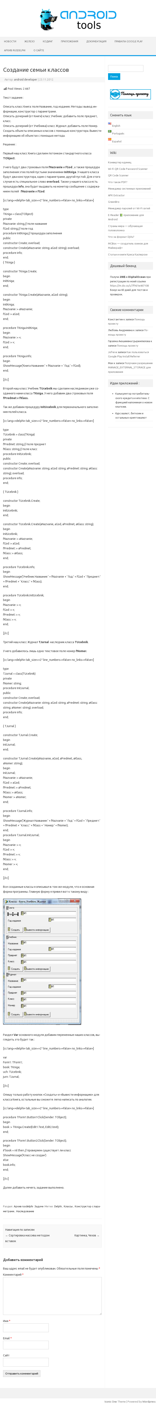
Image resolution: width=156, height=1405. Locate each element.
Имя (6, 1321)
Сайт (6, 1355)
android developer (25, 79)
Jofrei (111, 352)
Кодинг (48, 41)
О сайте (39, 50)
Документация (96, 41)
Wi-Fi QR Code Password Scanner (128, 168)
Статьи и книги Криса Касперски (127, 254)
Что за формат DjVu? (121, 236)
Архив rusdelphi (14, 50)
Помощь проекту (127, 345)
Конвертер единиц (119, 162)
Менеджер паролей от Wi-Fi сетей (129, 208)
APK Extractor (116, 195)
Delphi (58, 1206)
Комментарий (13, 1274)
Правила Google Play (129, 41)
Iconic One (111, 1401)
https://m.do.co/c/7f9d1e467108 (129, 285)
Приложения (69, 41)
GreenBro (113, 201)
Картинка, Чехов (87, 1235)
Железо (29, 41)
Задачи (39, 1206)
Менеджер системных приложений (129, 188)
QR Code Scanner (118, 175)
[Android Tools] (78, 30)
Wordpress (149, 1401)
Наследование (25, 1211)
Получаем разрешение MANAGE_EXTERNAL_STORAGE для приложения (130, 367)
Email (7, 1338)
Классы (68, 1206)
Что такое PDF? (117, 182)
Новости (10, 41)
